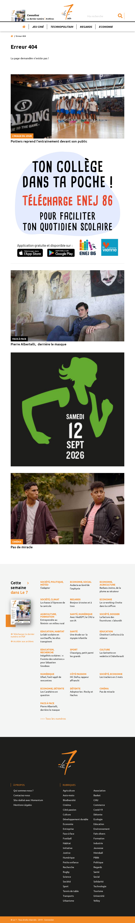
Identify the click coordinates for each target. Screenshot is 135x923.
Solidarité (99, 881)
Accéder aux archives (23, 641)
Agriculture (69, 790)
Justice (66, 852)
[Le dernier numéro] (19, 15)
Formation (99, 838)
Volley (97, 900)
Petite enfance (71, 862)
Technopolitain (61, 26)
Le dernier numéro (35, 18)
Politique (98, 862)
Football (67, 838)
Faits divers (99, 833)
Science (67, 876)
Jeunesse (98, 847)
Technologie (100, 886)
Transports (68, 895)
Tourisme (98, 890)
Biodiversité (69, 800)
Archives (50, 18)
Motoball (98, 852)
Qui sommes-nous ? (23, 790)
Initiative (67, 847)
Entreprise (68, 828)
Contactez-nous (22, 795)
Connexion (49, 919)
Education (99, 823)
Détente (98, 814)
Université (99, 895)
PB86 (96, 857)
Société (67, 881)
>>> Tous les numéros (53, 718)
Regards (86, 26)
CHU (96, 800)
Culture (67, 814)
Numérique (69, 857)
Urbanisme (68, 900)
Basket (97, 795)
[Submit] (120, 16)
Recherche (68, 867)
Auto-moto (68, 795)
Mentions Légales (23, 804)
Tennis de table (71, 890)
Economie (106, 26)
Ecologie (98, 819)
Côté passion (69, 809)
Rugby (66, 871)
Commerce (99, 804)
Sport (65, 886)
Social (97, 876)
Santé (96, 871)
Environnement (102, 828)
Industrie (98, 843)
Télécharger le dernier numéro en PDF (22, 635)
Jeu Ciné (38, 26)
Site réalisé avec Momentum (28, 800)
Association (100, 790)
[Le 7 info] (67, 12)
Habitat (67, 843)
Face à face (68, 833)
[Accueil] (23, 26)
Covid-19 (98, 809)
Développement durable (75, 819)
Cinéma (67, 804)
